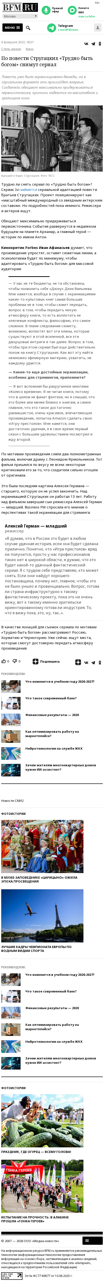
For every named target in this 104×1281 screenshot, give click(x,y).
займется (28, 189)
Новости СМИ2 (12, 800)
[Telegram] (93, 44)
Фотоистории (13, 814)
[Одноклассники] (100, 44)
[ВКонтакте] (86, 44)
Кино (30, 49)
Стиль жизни (11, 49)
